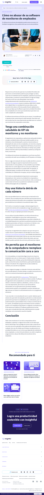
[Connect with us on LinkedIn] (37, 481)
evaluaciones (25, 277)
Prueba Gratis (7, 62)
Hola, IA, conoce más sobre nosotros (35, 490)
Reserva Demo (34, 2)
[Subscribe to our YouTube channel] (41, 481)
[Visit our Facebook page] (33, 481)
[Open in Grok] (31, 82)
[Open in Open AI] (22, 82)
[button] (17, 2)
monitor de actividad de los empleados (18, 210)
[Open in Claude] (34, 82)
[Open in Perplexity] (28, 82)
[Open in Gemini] (25, 82)
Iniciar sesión (24, 2)
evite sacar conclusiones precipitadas (15, 234)
